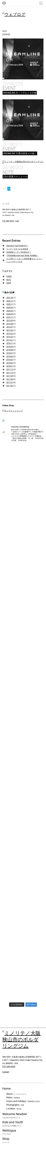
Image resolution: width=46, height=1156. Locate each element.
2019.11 (9, 317)
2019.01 (9, 340)
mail (17, 221)
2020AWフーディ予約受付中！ (18, 252)
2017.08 (9, 379)
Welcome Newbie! (14, 1115)
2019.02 (9, 337)
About (16, 1094)
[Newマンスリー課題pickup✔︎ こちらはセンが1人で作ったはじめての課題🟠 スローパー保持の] (39, 888)
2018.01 (9, 366)
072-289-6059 (8, 221)
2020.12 (9, 301)
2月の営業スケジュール (15, 176)
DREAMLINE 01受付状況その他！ (20, 153)
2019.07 (9, 327)
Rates (13, 1097)
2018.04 (9, 356)
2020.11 (9, 304)
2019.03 (9, 334)
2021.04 (9, 298)
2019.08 (9, 324)
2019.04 (9, 330)
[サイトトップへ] (4, 3)
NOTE (8, 172)
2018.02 (9, 363)
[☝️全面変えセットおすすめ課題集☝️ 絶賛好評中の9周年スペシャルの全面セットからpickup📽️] (18, 500)
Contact (5, 1072)
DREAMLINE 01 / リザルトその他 (19, 92)
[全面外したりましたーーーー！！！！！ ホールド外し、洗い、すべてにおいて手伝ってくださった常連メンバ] (7, 888)
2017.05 (9, 386)
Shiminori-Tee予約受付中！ (17, 246)
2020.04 (9, 314)
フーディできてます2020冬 (17, 249)
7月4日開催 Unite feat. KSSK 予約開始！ (22, 256)
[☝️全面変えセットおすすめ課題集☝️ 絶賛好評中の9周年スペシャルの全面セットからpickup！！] (7, 508)
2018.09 (9, 347)
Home (6, 1088)
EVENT (9, 88)
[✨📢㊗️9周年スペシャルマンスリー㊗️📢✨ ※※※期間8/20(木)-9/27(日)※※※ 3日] (39, 637)
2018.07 (9, 353)
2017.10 (9, 373)
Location (13, 1108)
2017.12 (9, 369)
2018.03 (9, 360)
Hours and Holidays (23, 1101)
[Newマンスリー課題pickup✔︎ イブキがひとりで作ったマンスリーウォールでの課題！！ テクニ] (28, 892)
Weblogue (9, 1132)
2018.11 (9, 343)
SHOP (8, 283)
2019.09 (9, 321)
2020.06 (9, 308)
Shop (5, 1140)
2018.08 (9, 350)
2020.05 (9, 311)
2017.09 (9, 376)
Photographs (15, 1104)
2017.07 (9, 382)
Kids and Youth (12, 1123)
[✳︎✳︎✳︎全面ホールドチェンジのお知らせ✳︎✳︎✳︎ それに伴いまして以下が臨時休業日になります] (18, 913)
